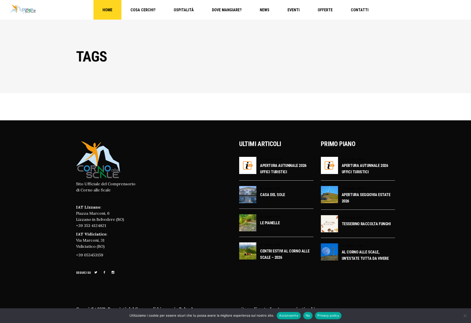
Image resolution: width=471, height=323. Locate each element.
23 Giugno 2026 (353, 188)
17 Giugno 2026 (352, 246)
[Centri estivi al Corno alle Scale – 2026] (247, 251)
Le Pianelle (270, 223)
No (308, 315)
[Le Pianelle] (247, 222)
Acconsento (288, 315)
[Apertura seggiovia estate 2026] (329, 194)
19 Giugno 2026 (352, 217)
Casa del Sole (272, 194)
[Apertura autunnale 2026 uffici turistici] (247, 165)
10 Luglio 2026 (270, 216)
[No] (464, 315)
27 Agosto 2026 (271, 159)
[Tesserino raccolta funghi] (329, 223)
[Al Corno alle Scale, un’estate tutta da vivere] (329, 252)
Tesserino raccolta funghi (366, 224)
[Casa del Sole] (247, 194)
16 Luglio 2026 (270, 188)
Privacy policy (328, 315)
